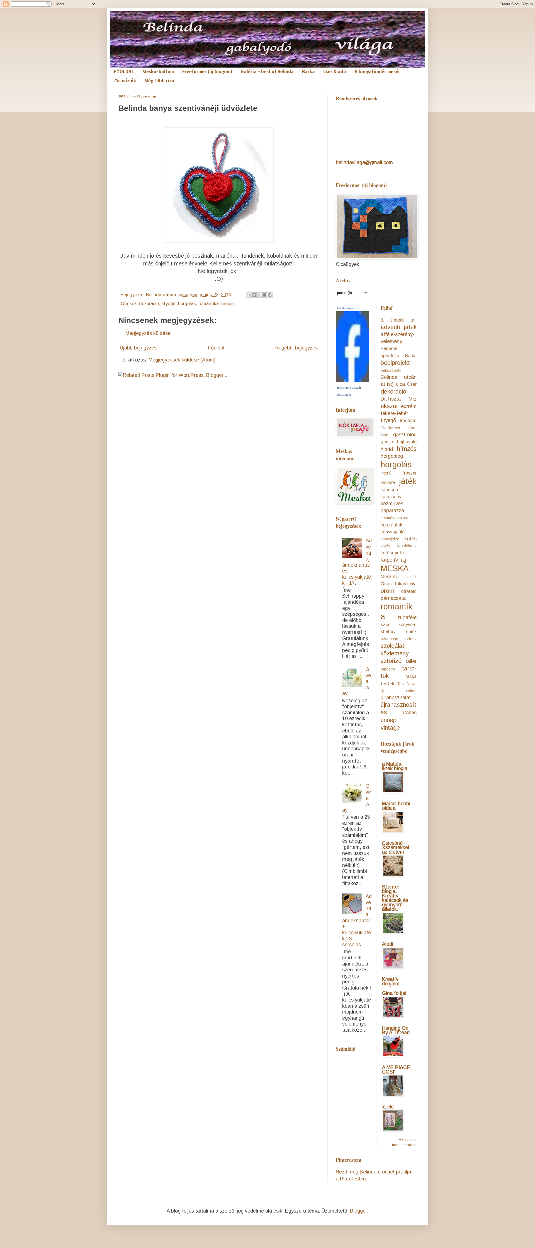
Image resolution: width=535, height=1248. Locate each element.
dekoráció (149, 303)
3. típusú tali (399, 319)
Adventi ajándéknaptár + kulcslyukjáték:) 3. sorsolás (357, 920)
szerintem (389, 639)
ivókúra (388, 482)
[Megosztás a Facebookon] (264, 295)
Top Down (407, 684)
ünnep (227, 303)
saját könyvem (399, 624)
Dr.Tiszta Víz (399, 399)
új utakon (399, 691)
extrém (409, 406)
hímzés (407, 448)
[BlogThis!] (254, 295)
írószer (409, 472)
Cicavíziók (125, 81)
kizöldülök (392, 525)
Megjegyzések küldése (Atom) (182, 360)
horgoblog (392, 456)
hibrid (387, 449)
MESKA (394, 568)
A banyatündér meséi (377, 72)
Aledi (387, 944)
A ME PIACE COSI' (396, 1070)
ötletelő (409, 591)
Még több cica (159, 81)
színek (410, 639)
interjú (386, 473)
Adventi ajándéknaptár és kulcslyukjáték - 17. (357, 562)
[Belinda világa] (352, 380)
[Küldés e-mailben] (248, 295)
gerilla (387, 441)
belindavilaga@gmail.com (364, 162)
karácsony (391, 496)
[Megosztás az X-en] (259, 295)
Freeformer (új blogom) (207, 72)
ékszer (389, 406)
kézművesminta (394, 518)
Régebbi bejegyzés (296, 348)
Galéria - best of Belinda (267, 72)
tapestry (388, 669)
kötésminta (392, 552)
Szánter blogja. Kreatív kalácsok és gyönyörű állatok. (395, 898)
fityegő (168, 303)
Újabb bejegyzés (138, 348)
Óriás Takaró (394, 583)
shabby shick (399, 631)
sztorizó (391, 660)
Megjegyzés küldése (148, 333)
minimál (410, 576)
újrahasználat (396, 697)
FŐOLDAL (124, 72)
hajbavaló (407, 441)
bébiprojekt (395, 362)
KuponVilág (393, 560)
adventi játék (399, 327)
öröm (387, 590)
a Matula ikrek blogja (394, 766)
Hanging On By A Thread (396, 1030)
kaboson (389, 489)
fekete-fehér (394, 413)
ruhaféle (407, 617)
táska (411, 676)
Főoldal (216, 348)
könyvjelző (390, 539)
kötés (410, 539)
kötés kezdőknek (399, 546)
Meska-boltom (158, 72)
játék (408, 481)
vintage (390, 727)
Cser (412, 384)
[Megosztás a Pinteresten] (270, 295)
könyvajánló (393, 531)
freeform (408, 420)
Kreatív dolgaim (391, 981)
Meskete (389, 576)
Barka (308, 72)
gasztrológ (405, 434)
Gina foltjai (394, 993)
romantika (208, 303)
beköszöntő (391, 370)
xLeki (388, 1107)
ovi (413, 583)
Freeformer (390, 428)
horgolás (187, 303)
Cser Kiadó (334, 72)
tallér (411, 661)
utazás (409, 712)
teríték (387, 683)
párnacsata (393, 598)
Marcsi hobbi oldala (396, 806)
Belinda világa (345, 308)
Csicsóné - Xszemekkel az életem (395, 847)
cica (400, 384)
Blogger (358, 1211)
